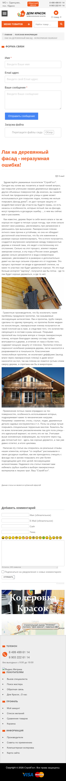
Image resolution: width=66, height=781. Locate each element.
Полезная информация (26, 35)
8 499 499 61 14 (57, 2)
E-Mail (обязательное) (41, 520)
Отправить (8, 577)
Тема (32, 532)
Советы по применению (19, 742)
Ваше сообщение (16, 87)
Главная (8, 35)
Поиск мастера (15, 684)
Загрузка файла (14, 124)
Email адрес (12, 72)
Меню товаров (13, 24)
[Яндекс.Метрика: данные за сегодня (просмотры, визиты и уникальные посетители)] (12, 669)
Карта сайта (13, 752)
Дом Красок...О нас (17, 694)
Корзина (11, 723)
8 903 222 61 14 (57, 5)
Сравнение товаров (17, 718)
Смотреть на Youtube (33, 603)
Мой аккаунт (13, 708)
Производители (15, 737)
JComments (60, 583)
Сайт (32, 526)
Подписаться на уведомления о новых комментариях (33, 571)
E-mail (61, 176)
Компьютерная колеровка (20, 747)
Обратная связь (15, 689)
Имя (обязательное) (40, 515)
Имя (8, 58)
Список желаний (15, 713)
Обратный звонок (33, 4)
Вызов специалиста (17, 678)
